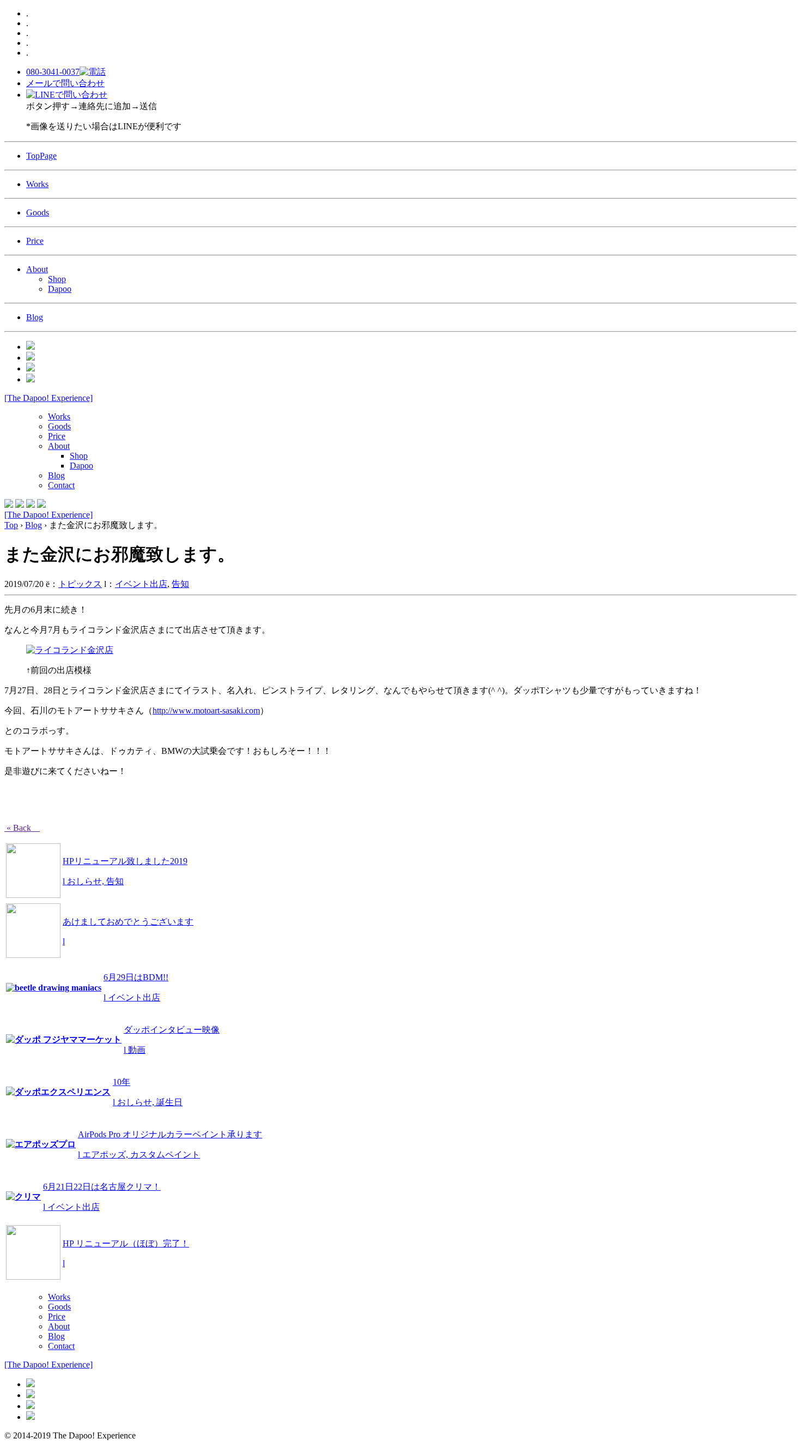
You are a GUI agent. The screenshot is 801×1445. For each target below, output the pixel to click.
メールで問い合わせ (65, 83)
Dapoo (59, 288)
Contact (61, 485)
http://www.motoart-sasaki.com (206, 710)
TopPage (41, 155)
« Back (22, 827)
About (37, 269)
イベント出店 (141, 584)
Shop (57, 279)
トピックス (80, 584)
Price (35, 240)
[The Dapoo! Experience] (48, 398)
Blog (34, 317)
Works (37, 184)
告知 (180, 584)
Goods (37, 212)
